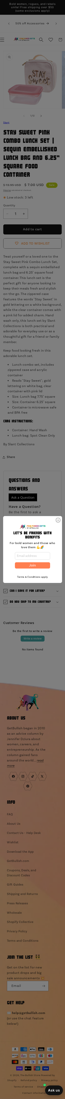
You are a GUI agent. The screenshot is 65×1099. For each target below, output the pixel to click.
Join (32, 565)
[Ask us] (54, 1090)
